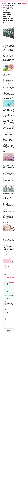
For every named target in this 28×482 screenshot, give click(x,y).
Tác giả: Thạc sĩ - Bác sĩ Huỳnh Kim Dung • (14, 231)
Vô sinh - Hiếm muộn (12, 5)
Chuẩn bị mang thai (7, 5)
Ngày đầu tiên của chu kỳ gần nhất (5, 271)
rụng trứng (12, 135)
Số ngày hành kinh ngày (5, 275)
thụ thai (6, 166)
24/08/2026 (9, 270)
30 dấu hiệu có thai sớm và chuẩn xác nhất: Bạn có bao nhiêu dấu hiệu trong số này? (13, 228)
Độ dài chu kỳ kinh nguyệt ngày (5, 273)
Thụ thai (12, 225)
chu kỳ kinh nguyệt (8, 138)
